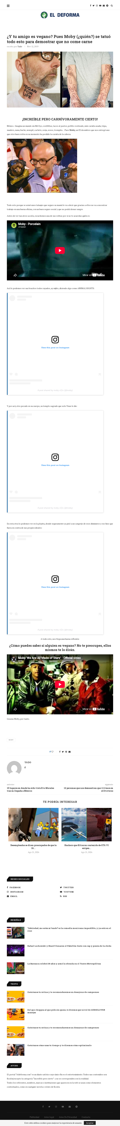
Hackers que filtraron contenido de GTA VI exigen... (86, 847)
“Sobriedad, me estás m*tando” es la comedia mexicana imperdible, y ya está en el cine (69, 929)
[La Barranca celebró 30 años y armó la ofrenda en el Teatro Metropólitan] (15, 968)
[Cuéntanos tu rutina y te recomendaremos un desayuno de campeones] (15, 997)
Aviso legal (49, 1117)
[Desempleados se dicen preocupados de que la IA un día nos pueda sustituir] (33, 824)
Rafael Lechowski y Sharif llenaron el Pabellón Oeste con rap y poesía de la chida (69, 946)
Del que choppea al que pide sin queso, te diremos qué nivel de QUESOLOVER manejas (66, 1011)
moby (11, 740)
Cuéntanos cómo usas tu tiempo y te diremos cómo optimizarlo (59, 1045)
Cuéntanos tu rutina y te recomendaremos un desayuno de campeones (63, 992)
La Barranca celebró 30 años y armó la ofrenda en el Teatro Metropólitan (64, 963)
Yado (20, 46)
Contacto (86, 1117)
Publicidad (34, 1117)
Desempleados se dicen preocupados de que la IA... (33, 847)
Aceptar (90, 1122)
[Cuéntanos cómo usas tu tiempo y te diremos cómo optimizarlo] (15, 1050)
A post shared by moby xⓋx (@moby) (55, 390)
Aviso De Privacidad (68, 1117)
